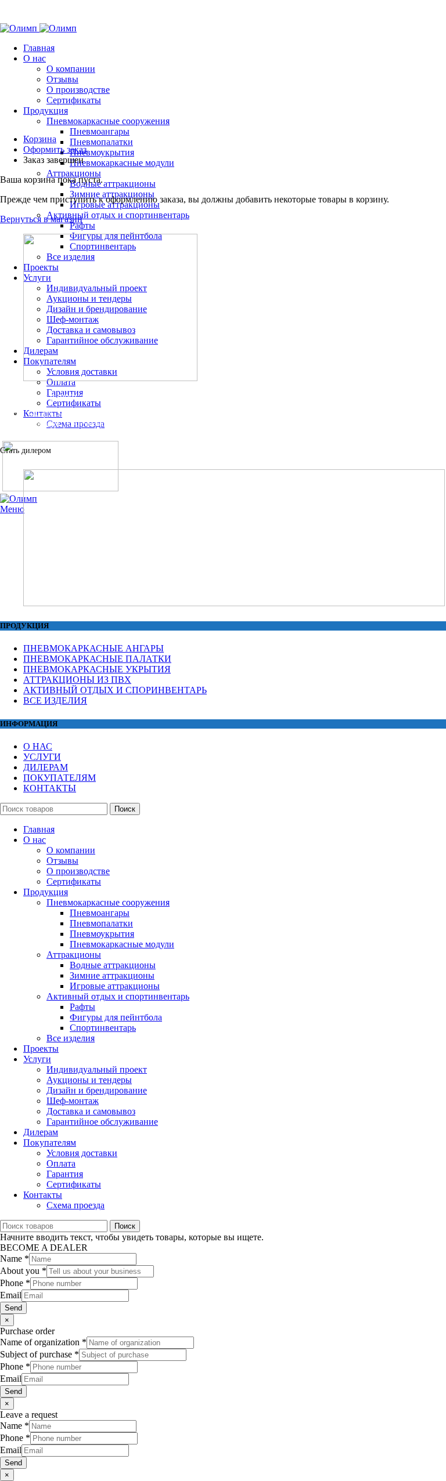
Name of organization (43, 1342)
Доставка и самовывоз (90, 1111)
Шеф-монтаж (72, 1101)
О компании (70, 69)
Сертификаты (73, 100)
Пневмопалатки (101, 142)
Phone (15, 1283)
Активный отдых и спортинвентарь (117, 215)
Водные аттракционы (113, 184)
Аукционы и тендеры (89, 1080)
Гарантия (64, 1174)
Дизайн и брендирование (96, 1090)
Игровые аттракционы (115, 986)
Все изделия (70, 1038)
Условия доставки (81, 1153)
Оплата (60, 1163)
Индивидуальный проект (96, 1069)
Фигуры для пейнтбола (116, 1017)
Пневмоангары (100, 131)
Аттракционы (73, 173)
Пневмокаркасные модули (122, 163)
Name (14, 1258)
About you (23, 1271)
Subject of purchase (39, 1354)
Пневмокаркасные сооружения (108, 121)
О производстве (78, 90)
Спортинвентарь (103, 1028)
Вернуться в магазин (41, 219)
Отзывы (62, 79)
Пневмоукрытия (102, 152)
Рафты (82, 225)
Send (13, 1307)
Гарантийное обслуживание (102, 1122)
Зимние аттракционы (112, 975)
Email (10, 1295)
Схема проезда (75, 1205)
